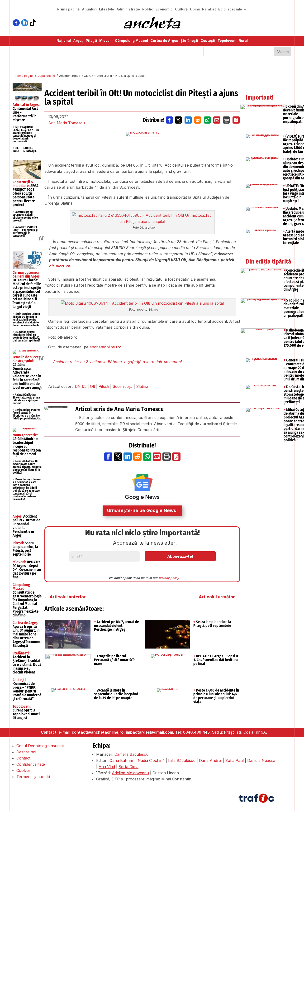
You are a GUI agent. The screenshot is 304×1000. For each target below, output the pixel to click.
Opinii (195, 9)
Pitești (91, 41)
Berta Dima (128, 766)
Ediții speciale (230, 9)
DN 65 (80, 386)
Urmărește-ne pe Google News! (142, 510)
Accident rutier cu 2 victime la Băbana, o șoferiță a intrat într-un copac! (117, 361)
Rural (243, 41)
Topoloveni (227, 41)
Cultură (181, 9)
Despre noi (26, 752)
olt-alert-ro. (60, 266)
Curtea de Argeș (164, 41)
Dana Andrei (210, 760)
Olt (92, 386)
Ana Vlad (107, 766)
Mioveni (106, 41)
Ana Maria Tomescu (66, 122)
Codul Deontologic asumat (40, 745)
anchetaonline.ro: (105, 347)
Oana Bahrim (121, 760)
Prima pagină (68, 9)
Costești (207, 41)
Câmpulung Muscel (131, 41)
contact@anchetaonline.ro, (98, 732)
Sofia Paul (234, 760)
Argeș (78, 41)
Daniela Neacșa (261, 760)
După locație (46, 75)
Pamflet (209, 9)
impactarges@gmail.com (149, 732)
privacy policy (169, 578)
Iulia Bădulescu (181, 760)
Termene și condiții (33, 776)
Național (64, 41)
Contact (23, 758)
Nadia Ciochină (151, 760)
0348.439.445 (196, 732)
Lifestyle (106, 9)
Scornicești (123, 386)
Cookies (23, 770)
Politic (147, 9)
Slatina (142, 386)
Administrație (128, 9)
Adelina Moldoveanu (130, 772)
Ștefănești (189, 41)
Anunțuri (89, 9)
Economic (164, 9)
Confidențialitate (30, 764)
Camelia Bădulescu (131, 754)
